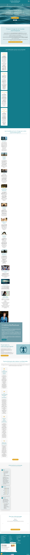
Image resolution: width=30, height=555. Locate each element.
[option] (15, 520)
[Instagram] (16, 20)
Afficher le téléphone (6, 475)
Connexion (28, 554)
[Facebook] (13, 20)
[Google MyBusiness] (15, 20)
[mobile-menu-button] (29, 1)
